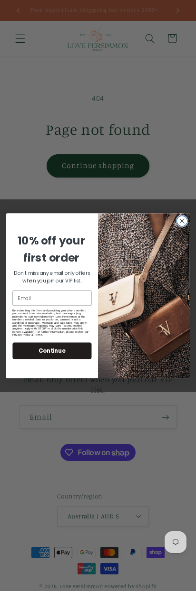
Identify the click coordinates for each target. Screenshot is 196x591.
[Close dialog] (181, 221)
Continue (52, 350)
